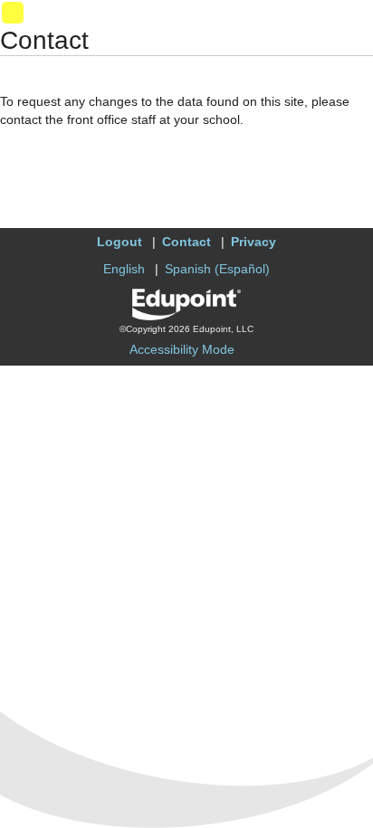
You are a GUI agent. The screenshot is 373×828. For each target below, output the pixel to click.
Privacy (253, 241)
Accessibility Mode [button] (181, 349)
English (124, 269)
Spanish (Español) (217, 269)
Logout (119, 241)
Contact (186, 241)
